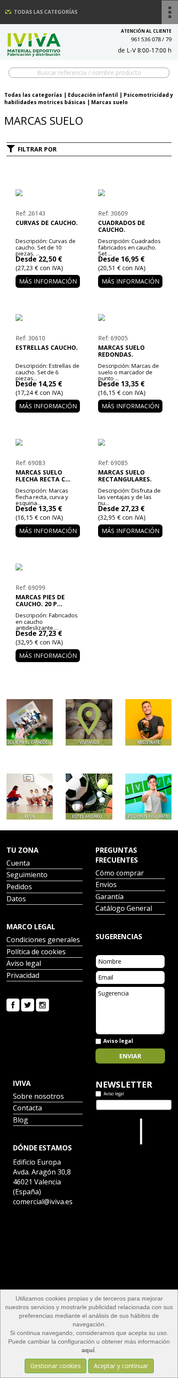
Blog (20, 1120)
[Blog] (29, 797)
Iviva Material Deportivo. (157, 1131)
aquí (88, 1350)
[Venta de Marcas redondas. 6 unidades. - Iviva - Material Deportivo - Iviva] (130, 317)
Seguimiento (27, 875)
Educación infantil (93, 95)
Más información (48, 281)
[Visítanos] (89, 722)
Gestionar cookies (55, 1366)
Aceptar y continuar (121, 1366)
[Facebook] (12, 1004)
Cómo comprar (119, 873)
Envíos (106, 885)
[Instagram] (42, 1004)
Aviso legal (23, 964)
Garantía (109, 897)
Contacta (27, 1108)
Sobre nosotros (38, 1097)
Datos (16, 899)
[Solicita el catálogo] (29, 722)
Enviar (130, 1056)
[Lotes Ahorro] (89, 797)
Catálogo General (123, 909)
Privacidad (22, 976)
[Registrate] (148, 722)
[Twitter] (27, 1004)
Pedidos (19, 887)
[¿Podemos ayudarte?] (148, 797)
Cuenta (18, 864)
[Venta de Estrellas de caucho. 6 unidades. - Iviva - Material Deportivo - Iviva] (48, 317)
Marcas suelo (109, 102)
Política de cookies (36, 952)
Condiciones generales (43, 940)
